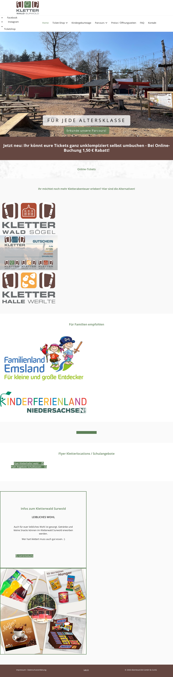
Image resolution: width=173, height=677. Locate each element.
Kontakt (152, 22)
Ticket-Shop (58, 22)
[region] (86, 84)
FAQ (142, 22)
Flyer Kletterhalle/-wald (26, 463)
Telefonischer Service (86, 432)
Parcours (99, 22)
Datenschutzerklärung (36, 670)
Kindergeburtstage (81, 22)
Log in (86, 670)
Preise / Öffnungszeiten (123, 22)
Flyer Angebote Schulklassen (26, 466)
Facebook (11, 17)
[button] (4, 84)
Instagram (13, 21)
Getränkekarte (25, 555)
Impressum (21, 670)
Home (45, 22)
